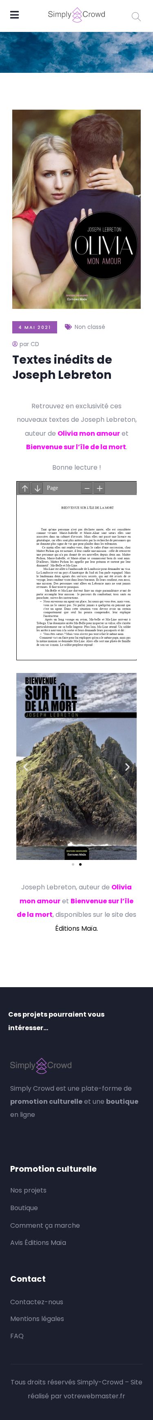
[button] (25, 766)
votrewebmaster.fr (94, 1396)
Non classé (90, 327)
